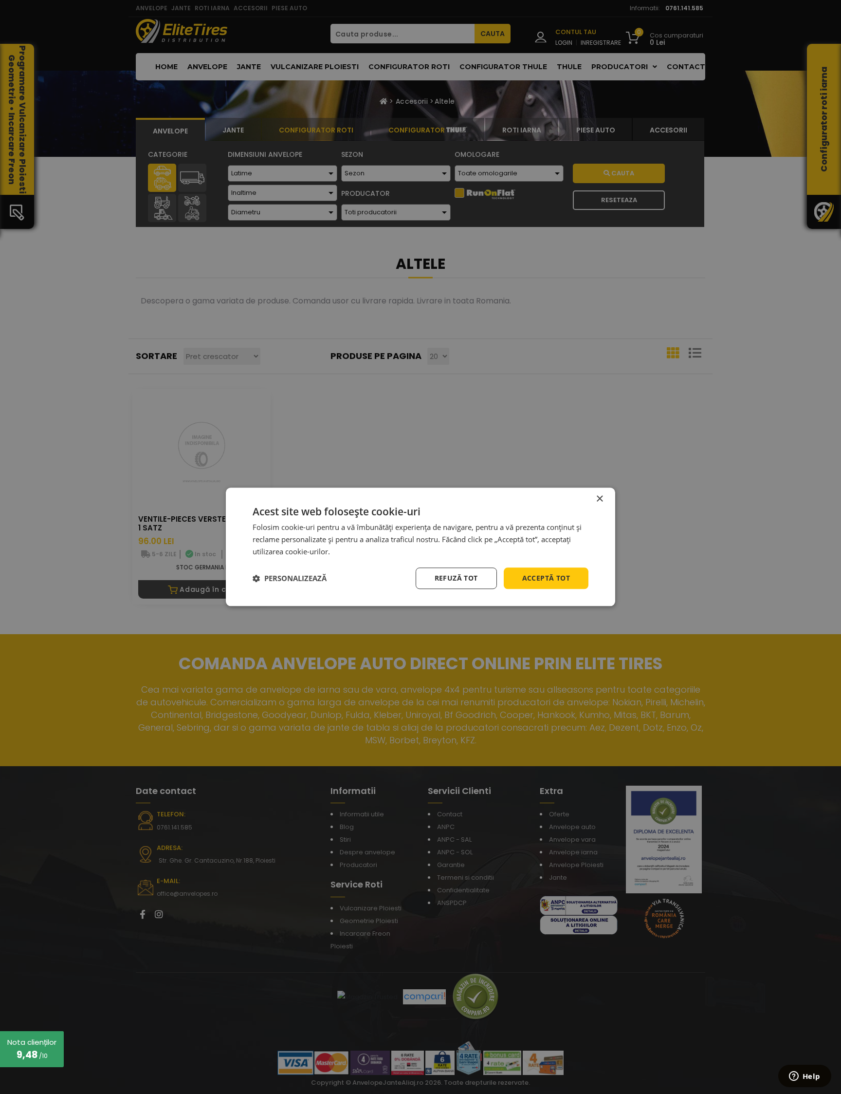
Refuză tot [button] (456, 578)
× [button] (599, 499)
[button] (290, 578)
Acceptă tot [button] (546, 578)
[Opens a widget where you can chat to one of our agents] (804, 1077)
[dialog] (420, 547)
